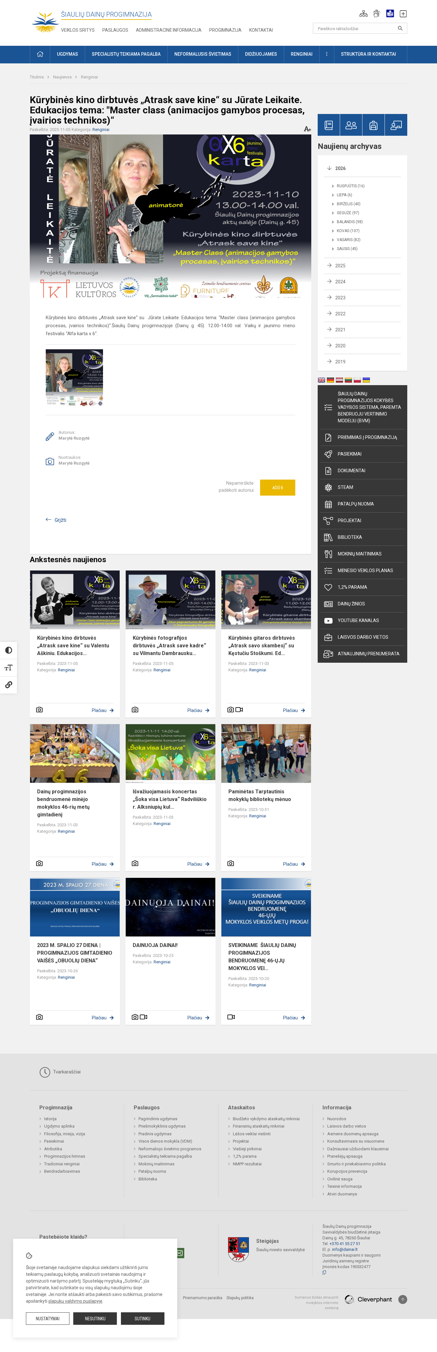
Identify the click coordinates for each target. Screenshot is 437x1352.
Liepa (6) (344, 195)
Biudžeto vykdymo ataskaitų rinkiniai (266, 1118)
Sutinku (142, 1318)
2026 (340, 168)
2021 (340, 329)
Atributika (53, 1148)
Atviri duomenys (342, 1194)
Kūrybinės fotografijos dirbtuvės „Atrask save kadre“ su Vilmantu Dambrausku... (169, 645)
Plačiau (99, 710)
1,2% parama (352, 587)
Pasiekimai (350, 454)
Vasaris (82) (349, 240)
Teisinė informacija (344, 1186)
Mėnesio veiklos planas (365, 570)
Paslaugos (115, 30)
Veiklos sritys (78, 30)
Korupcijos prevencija (347, 1171)
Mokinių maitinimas (360, 553)
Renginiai (89, 77)
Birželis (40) (349, 204)
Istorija (50, 1118)
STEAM (345, 487)
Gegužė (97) (348, 213)
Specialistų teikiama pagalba (165, 1156)
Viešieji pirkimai (247, 1148)
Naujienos (63, 77)
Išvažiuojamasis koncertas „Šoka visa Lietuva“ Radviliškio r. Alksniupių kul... (170, 799)
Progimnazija (225, 30)
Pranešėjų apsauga (344, 1156)
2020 (340, 345)
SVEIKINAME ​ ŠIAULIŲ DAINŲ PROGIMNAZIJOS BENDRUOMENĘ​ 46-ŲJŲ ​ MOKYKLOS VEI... (262, 956)
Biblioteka (350, 537)
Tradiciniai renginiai (62, 1164)
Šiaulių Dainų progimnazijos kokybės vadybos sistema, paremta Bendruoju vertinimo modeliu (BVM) (369, 407)
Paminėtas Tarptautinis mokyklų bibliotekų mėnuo (259, 795)
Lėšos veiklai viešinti (252, 1133)
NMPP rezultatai (247, 1164)
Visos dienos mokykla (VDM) (165, 1141)
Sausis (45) (347, 249)
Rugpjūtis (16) (351, 186)
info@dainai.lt (345, 1249)
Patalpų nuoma (356, 503)
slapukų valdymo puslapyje (75, 1301)
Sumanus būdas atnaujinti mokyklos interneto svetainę (316, 1302)
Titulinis (37, 77)
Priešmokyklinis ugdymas (162, 1126)
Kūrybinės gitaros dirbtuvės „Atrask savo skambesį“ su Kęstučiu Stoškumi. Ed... (261, 645)
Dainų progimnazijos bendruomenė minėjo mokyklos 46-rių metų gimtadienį (63, 803)
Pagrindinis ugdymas (158, 1118)
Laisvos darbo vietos (363, 637)
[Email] (179, 1253)
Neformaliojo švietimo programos (170, 1148)
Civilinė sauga (340, 1179)
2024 (340, 281)
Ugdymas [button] (67, 54)
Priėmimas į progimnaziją (367, 437)
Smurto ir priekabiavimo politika (356, 1164)
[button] (363, 13)
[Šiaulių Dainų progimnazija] (45, 22)
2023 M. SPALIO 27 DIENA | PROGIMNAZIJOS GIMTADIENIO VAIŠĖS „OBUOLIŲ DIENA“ (74, 953)
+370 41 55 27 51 (345, 1243)
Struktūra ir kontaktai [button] (368, 54)
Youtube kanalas (358, 620)
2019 (340, 361)
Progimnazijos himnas (64, 1156)
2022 (340, 313)
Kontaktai (261, 30)
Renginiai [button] (302, 54)
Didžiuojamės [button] (261, 54)
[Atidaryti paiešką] (400, 28)
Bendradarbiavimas (62, 1171)
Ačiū (277, 487)
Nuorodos (336, 1118)
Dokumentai (351, 470)
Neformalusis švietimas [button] (202, 54)
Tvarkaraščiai (66, 1072)
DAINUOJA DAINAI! (155, 945)
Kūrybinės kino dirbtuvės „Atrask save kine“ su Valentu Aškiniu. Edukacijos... (73, 645)
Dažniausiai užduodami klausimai (358, 1148)
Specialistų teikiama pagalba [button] (126, 54)
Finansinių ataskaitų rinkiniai (258, 1126)
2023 (340, 297)
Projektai (349, 520)
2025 (340, 265)
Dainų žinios (351, 603)
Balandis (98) (350, 222)
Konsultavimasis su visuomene (355, 1141)
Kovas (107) (348, 231)
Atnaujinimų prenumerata (369, 653)
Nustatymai (48, 1318)
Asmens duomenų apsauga (352, 1133)
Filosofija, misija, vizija (64, 1133)
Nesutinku (95, 1318)
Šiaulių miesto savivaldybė (280, 1249)
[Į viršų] (402, 1299)
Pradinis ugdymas (155, 1133)
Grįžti (60, 520)
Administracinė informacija (169, 30)
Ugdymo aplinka (59, 1126)
